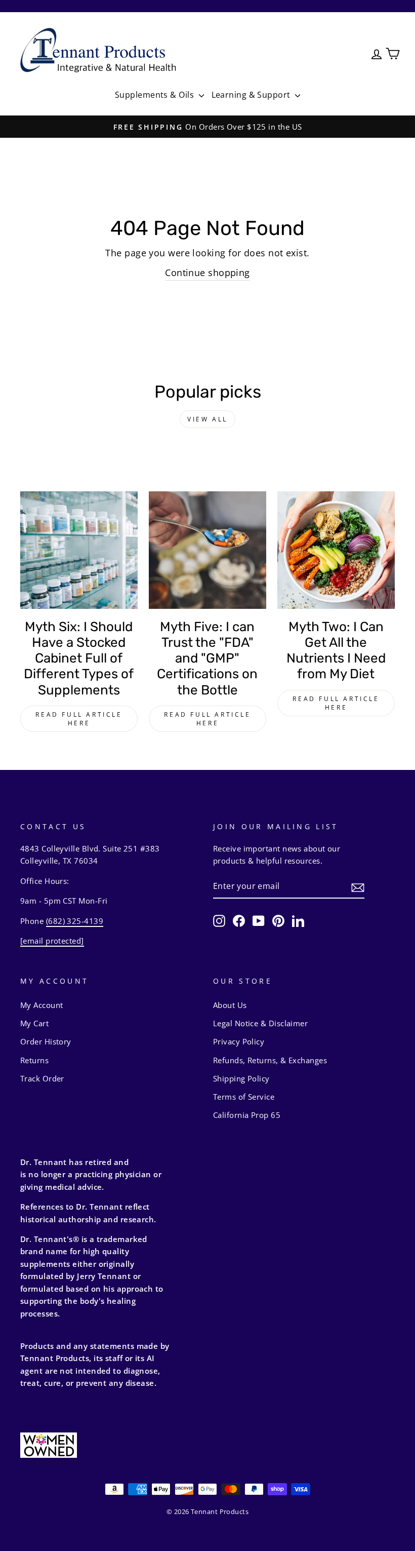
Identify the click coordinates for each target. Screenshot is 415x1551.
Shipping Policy (241, 1078)
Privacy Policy (238, 1041)
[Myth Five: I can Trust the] (207, 550)
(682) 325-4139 (74, 921)
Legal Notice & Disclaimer (260, 1023)
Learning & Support (252, 94)
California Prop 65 (246, 1115)
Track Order (42, 1078)
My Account (41, 1005)
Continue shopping (207, 272)
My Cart (34, 1023)
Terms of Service (243, 1097)
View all (207, 419)
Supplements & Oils (155, 94)
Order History (45, 1041)
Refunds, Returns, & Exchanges (270, 1060)
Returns (34, 1060)
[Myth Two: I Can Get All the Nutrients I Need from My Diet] (336, 550)
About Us (230, 1005)
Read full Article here (78, 718)
